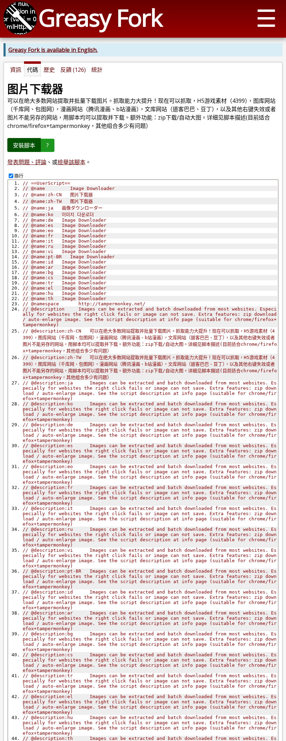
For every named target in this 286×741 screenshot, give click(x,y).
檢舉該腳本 (71, 162)
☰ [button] (266, 17)
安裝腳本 (24, 145)
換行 (18, 176)
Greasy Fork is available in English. (53, 50)
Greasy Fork (100, 17)
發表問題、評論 (26, 162)
